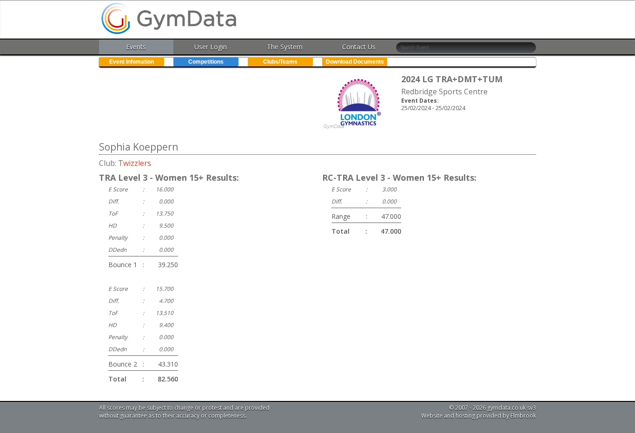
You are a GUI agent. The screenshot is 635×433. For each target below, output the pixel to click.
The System (285, 46)
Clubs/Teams (280, 62)
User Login (210, 46)
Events (136, 46)
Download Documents (355, 62)
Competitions (206, 62)
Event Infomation (131, 62)
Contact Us (359, 46)
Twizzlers (134, 163)
